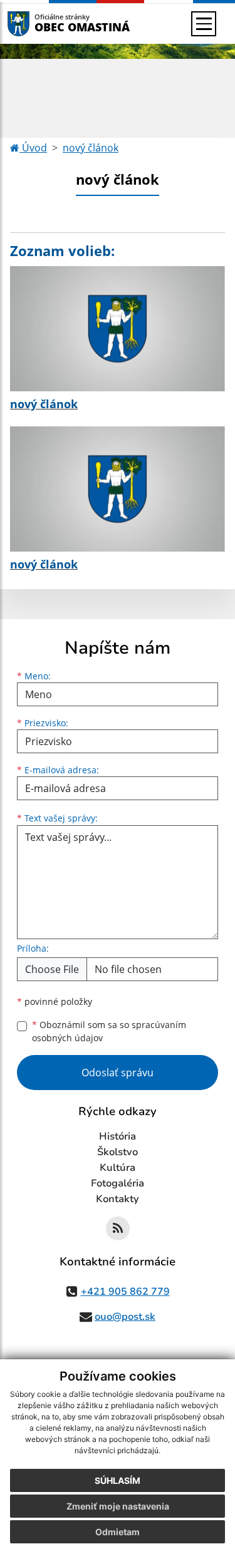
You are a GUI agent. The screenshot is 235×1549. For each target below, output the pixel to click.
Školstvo (117, 1152)
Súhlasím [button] (117, 1480)
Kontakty (117, 1199)
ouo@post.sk (125, 1317)
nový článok (90, 148)
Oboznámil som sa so (109, 1031)
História (117, 1136)
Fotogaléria (117, 1183)
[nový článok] (117, 328)
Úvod (33, 148)
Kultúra (117, 1168)
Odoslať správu (117, 1072)
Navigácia (37, 23)
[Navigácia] (203, 23)
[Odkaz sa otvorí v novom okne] (118, 1228)
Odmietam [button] (117, 1531)
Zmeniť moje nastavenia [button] (117, 1506)
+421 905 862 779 (125, 1292)
